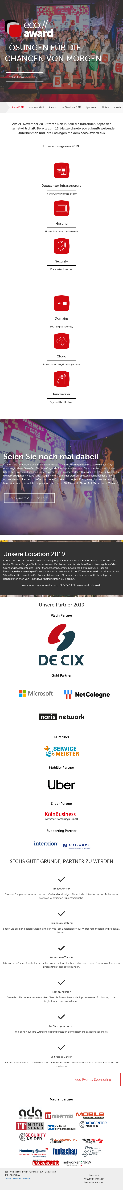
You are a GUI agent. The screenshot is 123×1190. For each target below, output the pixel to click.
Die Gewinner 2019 (71, 107)
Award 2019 (18, 107)
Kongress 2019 (36, 107)
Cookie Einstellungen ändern (17, 1178)
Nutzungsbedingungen (94, 1178)
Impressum (94, 1175)
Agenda (52, 107)
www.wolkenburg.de (89, 585)
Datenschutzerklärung (93, 1182)
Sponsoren (91, 107)
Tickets (105, 107)
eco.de (117, 107)
